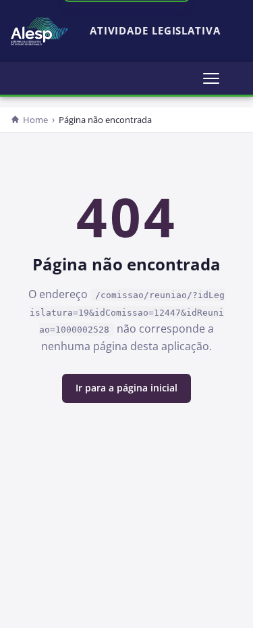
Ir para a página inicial (126, 387)
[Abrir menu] (211, 78)
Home (35, 120)
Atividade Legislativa (155, 30)
